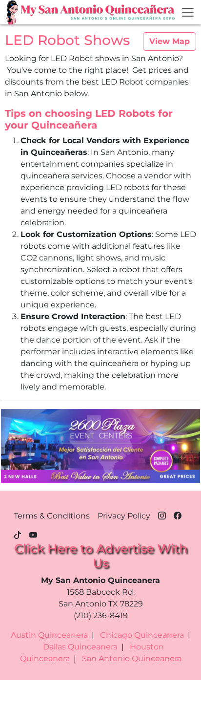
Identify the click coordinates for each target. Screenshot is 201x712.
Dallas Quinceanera (80, 646)
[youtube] (33, 533)
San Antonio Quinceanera (131, 658)
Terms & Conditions (52, 515)
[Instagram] (162, 514)
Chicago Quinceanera (142, 635)
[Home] (13, 12)
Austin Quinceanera (49, 635)
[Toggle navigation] (188, 12)
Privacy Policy (124, 515)
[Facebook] (177, 514)
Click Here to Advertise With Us (100, 555)
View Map (169, 41)
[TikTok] (17, 533)
